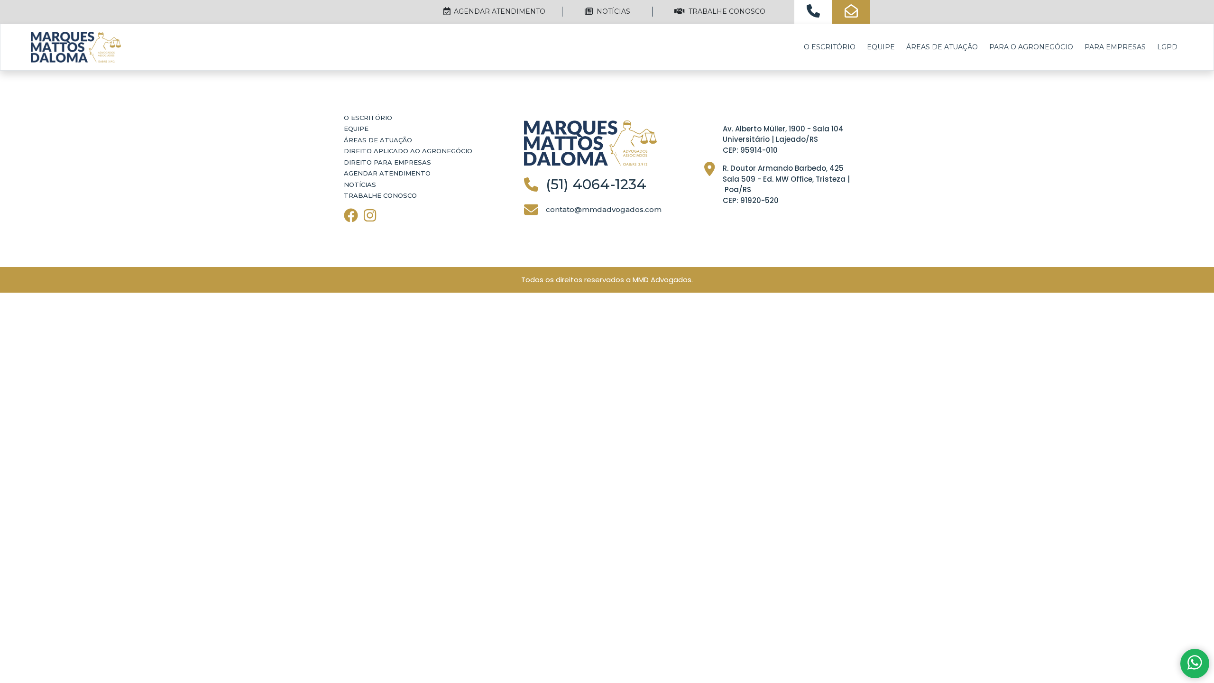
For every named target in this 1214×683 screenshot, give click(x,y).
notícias (612, 11)
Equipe (881, 47)
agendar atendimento (498, 11)
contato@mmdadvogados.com (604, 209)
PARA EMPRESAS (1115, 47)
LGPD (1167, 47)
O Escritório (829, 47)
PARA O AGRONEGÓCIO (1031, 47)
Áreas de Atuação (942, 47)
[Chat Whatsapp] (1194, 664)
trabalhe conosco (726, 11)
